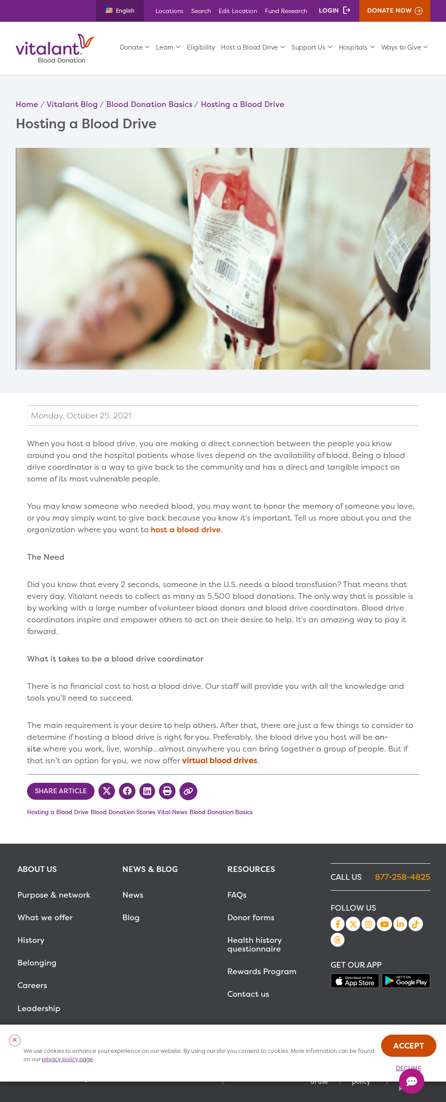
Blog (131, 917)
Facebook (338, 924)
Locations (169, 11)
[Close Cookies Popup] (15, 1040)
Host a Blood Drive (249, 47)
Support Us (308, 47)
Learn (164, 47)
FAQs (237, 894)
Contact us (248, 993)
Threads (338, 940)
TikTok (415, 924)
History (30, 940)
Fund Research (286, 11)
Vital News (172, 812)
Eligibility (201, 47)
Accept (408, 1045)
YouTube (384, 923)
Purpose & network (54, 894)
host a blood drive (186, 529)
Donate (131, 47)
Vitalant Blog (72, 104)
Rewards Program (262, 971)
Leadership (39, 1008)
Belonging (37, 962)
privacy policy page (67, 1059)
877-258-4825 (402, 877)
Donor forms (250, 917)
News (132, 894)
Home (27, 104)
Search (201, 11)
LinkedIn (400, 924)
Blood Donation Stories (123, 812)
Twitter (353, 924)
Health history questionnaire (254, 944)
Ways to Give (401, 47)
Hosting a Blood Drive (242, 104)
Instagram (368, 924)
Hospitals (353, 47)
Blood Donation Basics (149, 104)
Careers (32, 985)
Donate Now (389, 10)
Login (329, 10)
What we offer (45, 917)
